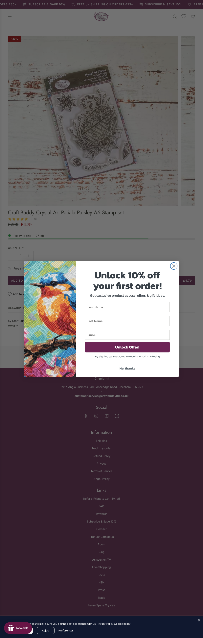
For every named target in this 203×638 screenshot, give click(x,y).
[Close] (199, 620)
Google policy (122, 623)
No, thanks (127, 368)
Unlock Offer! (127, 347)
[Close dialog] (173, 266)
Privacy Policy (105, 623)
